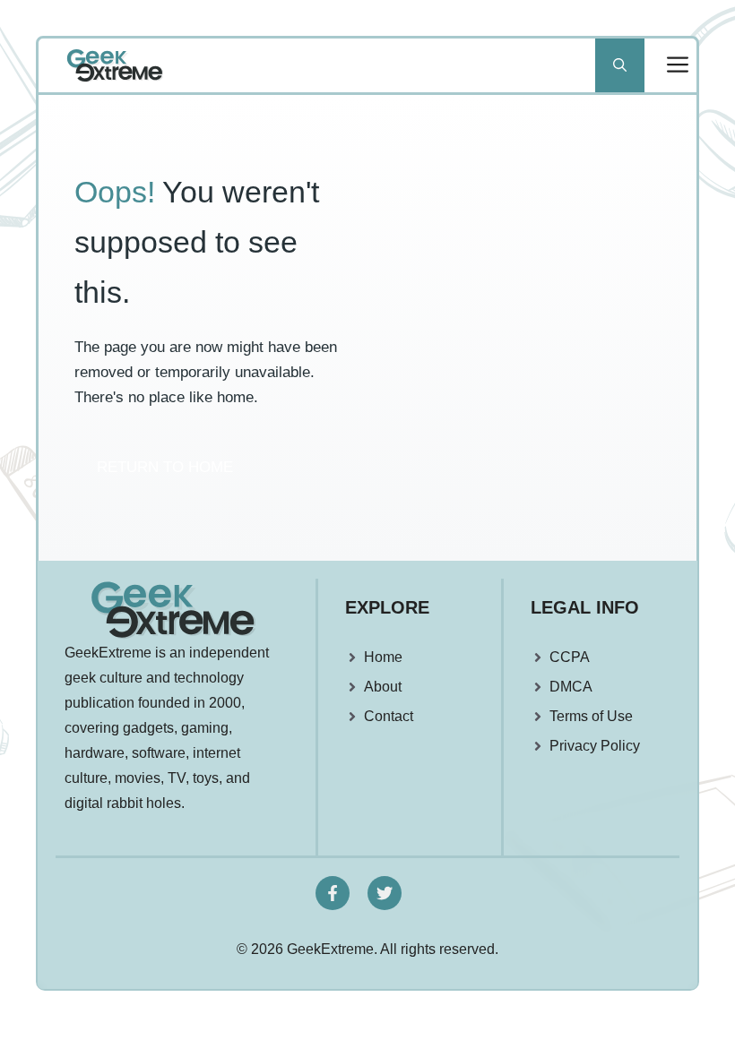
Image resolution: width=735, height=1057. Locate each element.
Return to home (165, 467)
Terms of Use (591, 716)
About (383, 686)
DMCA (570, 686)
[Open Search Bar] (619, 65)
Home (383, 657)
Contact (388, 716)
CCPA (569, 657)
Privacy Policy (594, 745)
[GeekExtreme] (114, 65)
